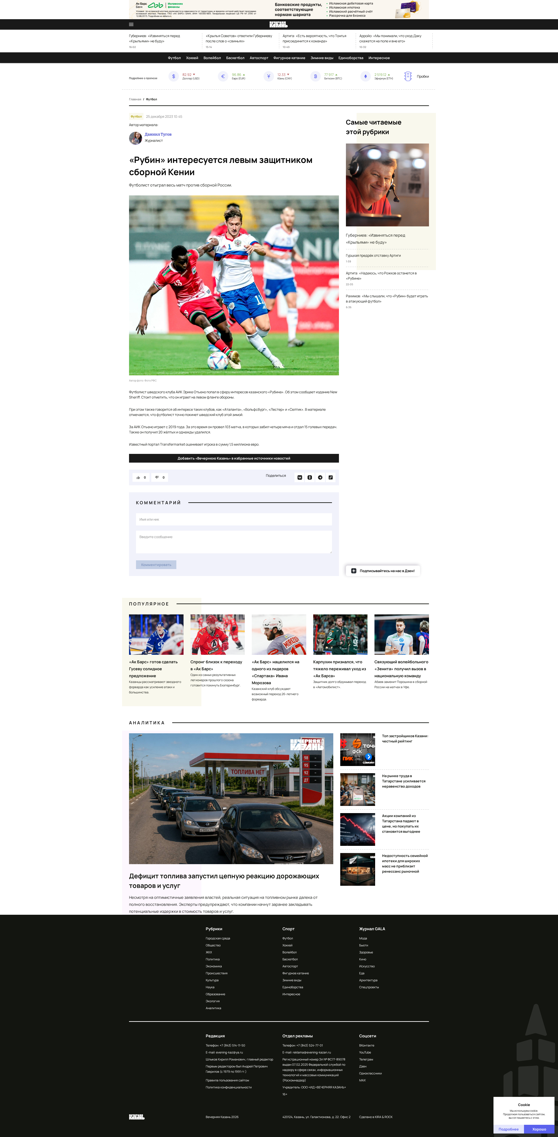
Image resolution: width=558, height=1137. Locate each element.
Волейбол (212, 57)
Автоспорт (259, 57)
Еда (361, 973)
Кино (362, 959)
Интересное (379, 57)
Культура (212, 980)
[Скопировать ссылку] (330, 477)
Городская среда (218, 938)
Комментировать (156, 564)
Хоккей (192, 57)
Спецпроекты (369, 987)
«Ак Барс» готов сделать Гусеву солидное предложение (153, 668)
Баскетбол (235, 57)
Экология (213, 1001)
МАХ (362, 1080)
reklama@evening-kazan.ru (312, 1052)
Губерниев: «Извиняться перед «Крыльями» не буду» (154, 38)
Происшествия (217, 973)
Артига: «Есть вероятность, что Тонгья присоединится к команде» (314, 38)
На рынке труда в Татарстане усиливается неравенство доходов (403, 781)
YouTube (365, 1052)
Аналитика (147, 723)
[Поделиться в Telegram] (320, 477)
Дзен (362, 1066)
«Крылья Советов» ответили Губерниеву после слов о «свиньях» (239, 38)
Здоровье (366, 952)
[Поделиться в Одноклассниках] (310, 477)
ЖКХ (209, 952)
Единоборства (351, 57)
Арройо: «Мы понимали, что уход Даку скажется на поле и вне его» (390, 38)
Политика (213, 959)
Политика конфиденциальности (229, 1087)
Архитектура (368, 980)
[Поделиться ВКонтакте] (299, 477)
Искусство (367, 966)
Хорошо (539, 1129)
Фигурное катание (289, 57)
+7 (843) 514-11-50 (232, 1045)
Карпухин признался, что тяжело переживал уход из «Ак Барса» (339, 668)
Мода (363, 938)
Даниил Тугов (158, 134)
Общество (213, 945)
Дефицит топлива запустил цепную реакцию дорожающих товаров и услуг (224, 880)
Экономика (214, 966)
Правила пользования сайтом (227, 1080)
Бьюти (363, 945)
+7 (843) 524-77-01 (309, 1045)
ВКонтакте (366, 1045)
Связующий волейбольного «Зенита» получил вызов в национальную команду (401, 668)
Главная (135, 99)
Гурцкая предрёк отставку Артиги (373, 255)
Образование (215, 994)
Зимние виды (322, 57)
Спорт (288, 928)
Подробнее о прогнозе (143, 78)
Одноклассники (370, 1073)
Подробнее (509, 1129)
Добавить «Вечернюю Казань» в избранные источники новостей (234, 458)
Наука (210, 987)
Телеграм (366, 1059)
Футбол (174, 57)
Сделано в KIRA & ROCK (376, 1117)
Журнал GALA (372, 928)
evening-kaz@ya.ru (229, 1052)
